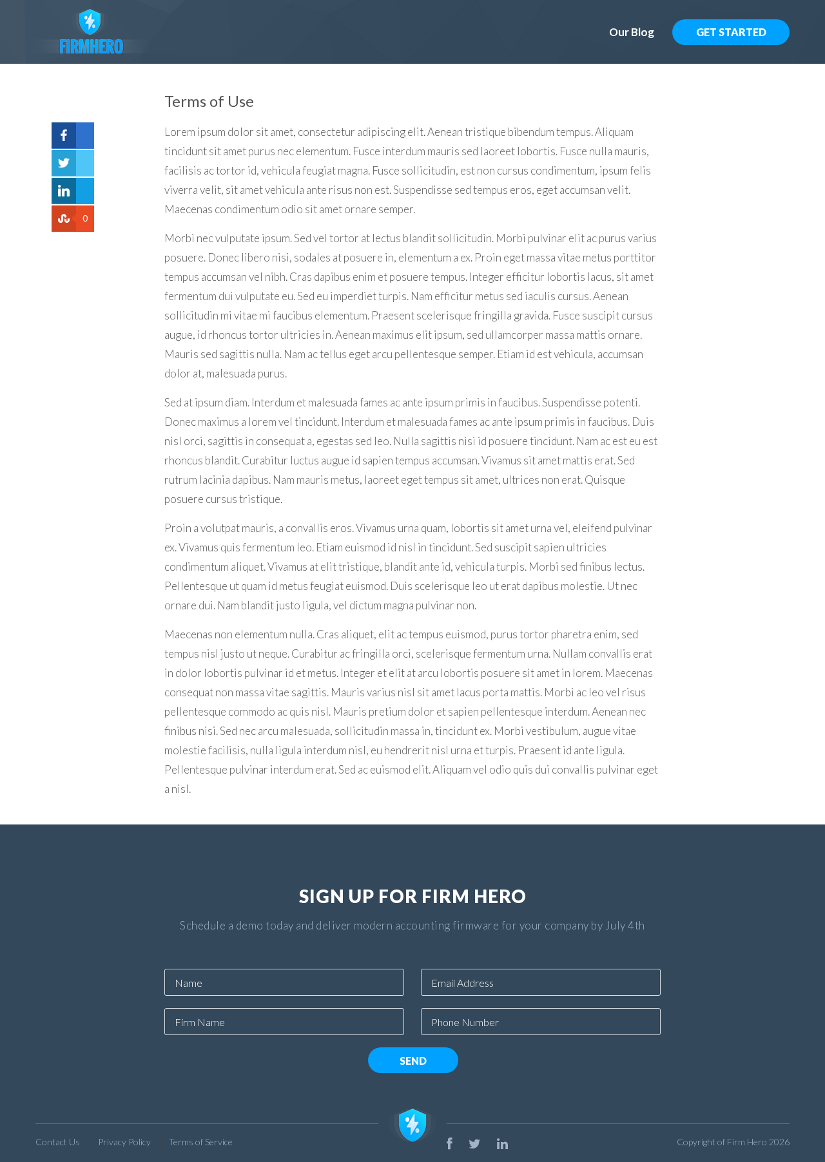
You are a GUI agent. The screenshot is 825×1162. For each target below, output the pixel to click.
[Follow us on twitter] (475, 1143)
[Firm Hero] (217, 31)
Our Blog (631, 32)
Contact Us (57, 1141)
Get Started (731, 32)
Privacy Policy (124, 1141)
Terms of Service (201, 1141)
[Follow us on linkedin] (502, 1143)
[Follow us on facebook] (449, 1143)
